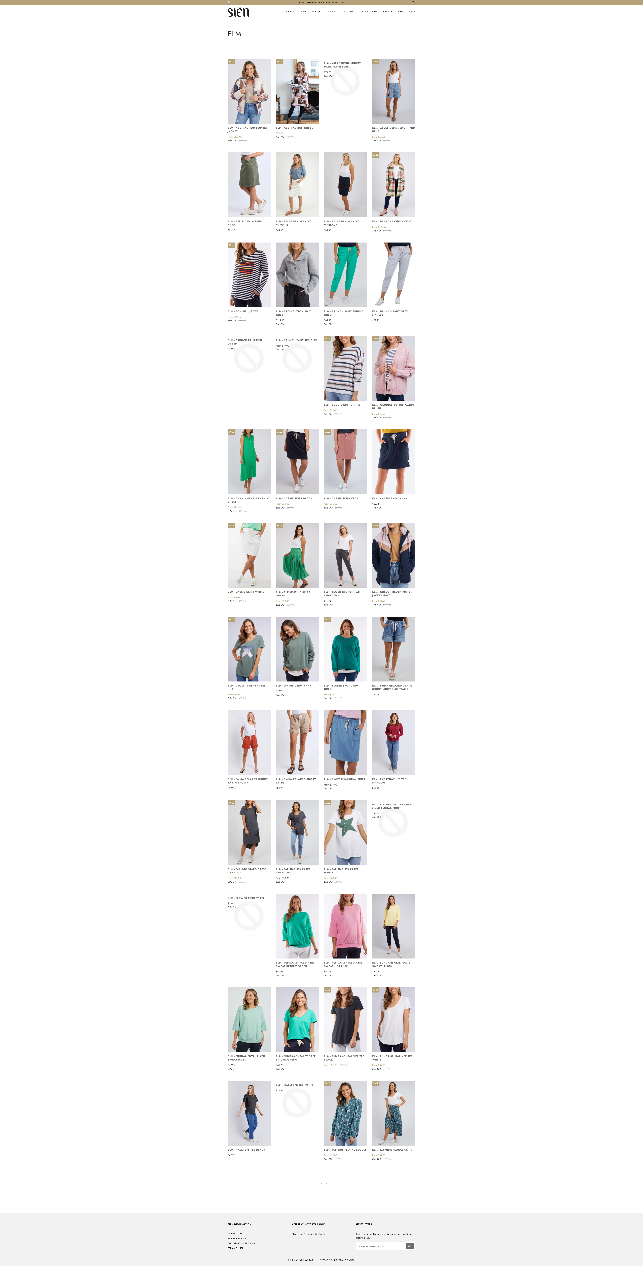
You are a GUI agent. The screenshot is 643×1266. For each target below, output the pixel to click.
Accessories (370, 11)
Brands (387, 11)
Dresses (317, 11)
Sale (401, 11)
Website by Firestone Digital (338, 1260)
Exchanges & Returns (241, 1243)
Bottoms (333, 11)
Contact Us (235, 1233)
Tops (303, 11)
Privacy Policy (237, 1238)
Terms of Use (236, 1248)
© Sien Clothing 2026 (301, 1260)
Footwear (350, 11)
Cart (412, 11)
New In (290, 11)
